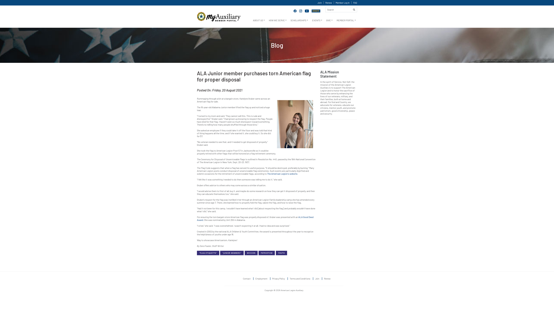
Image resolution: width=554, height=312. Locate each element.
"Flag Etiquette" (208, 253)
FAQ (355, 2)
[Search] (354, 9)
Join (319, 2)
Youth (281, 253)
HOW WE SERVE (277, 20)
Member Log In (343, 2)
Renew (328, 2)
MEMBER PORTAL (345, 20)
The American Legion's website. (282, 173)
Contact (247, 278)
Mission (251, 253)
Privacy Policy (278, 278)
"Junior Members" (231, 253)
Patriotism (267, 253)
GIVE (328, 20)
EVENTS (316, 20)
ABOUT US (258, 20)
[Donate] (316, 10)
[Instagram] (301, 10)
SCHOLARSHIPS (298, 20)
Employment (261, 278)
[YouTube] (307, 10)
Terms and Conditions (300, 278)
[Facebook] (295, 10)
